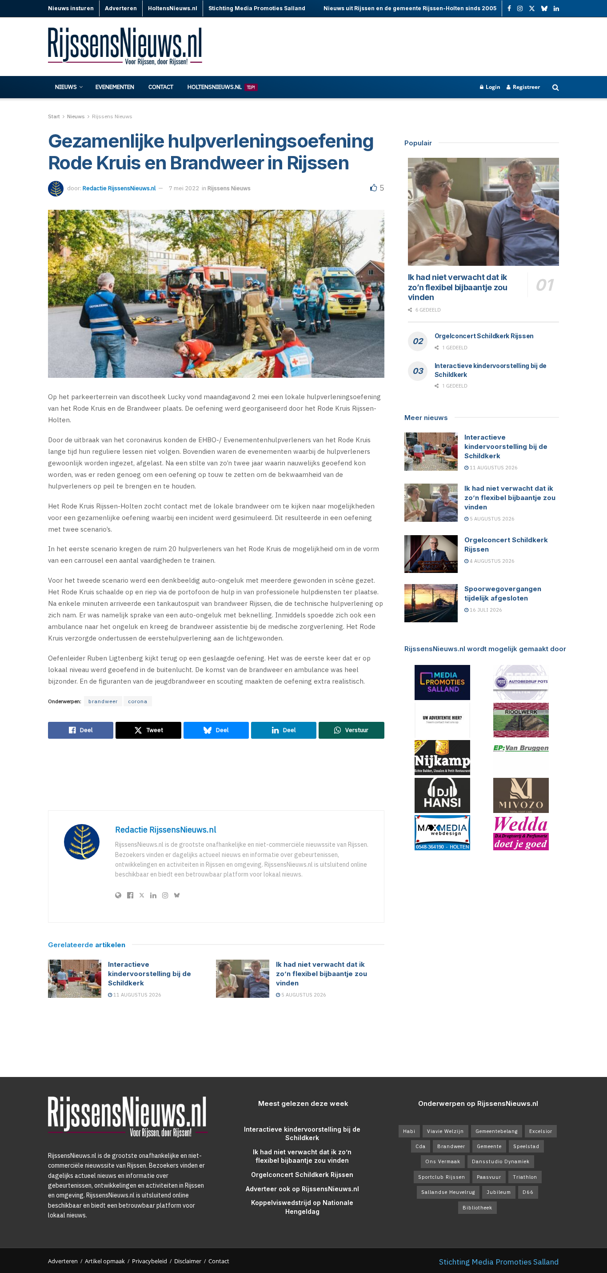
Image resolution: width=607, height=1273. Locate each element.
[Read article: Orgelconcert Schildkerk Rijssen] (431, 554)
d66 (528, 1192)
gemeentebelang (496, 1131)
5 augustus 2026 (303, 995)
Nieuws (66, 87)
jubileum (499, 1192)
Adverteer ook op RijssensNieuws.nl (302, 1189)
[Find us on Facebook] (509, 8)
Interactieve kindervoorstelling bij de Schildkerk (149, 973)
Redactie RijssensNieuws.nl (119, 188)
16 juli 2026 (485, 610)
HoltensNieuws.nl (221, 87)
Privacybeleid (149, 1261)
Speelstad (526, 1146)
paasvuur (489, 1177)
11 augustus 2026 (136, 995)
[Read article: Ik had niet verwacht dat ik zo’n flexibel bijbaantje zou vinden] (242, 979)
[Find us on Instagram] (520, 8)
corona (138, 701)
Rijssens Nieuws (112, 116)
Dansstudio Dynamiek (501, 1161)
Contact (160, 87)
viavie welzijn (445, 1131)
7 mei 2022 (184, 188)
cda (420, 1146)
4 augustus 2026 (491, 561)
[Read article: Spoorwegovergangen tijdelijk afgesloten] (431, 603)
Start (54, 116)
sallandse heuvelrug (448, 1192)
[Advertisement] (397, 47)
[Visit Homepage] (126, 47)
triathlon (525, 1177)
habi (409, 1131)
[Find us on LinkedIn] (556, 8)
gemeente (489, 1146)
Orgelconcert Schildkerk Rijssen (484, 336)
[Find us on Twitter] (532, 8)
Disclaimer (187, 1261)
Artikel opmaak (105, 1261)
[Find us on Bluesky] (544, 9)
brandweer (103, 701)
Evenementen (115, 87)
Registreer (525, 87)
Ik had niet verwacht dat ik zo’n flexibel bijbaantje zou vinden (321, 973)
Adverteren (63, 1261)
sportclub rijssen (441, 1177)
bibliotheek (477, 1208)
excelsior (540, 1131)
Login (492, 87)
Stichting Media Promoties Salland (499, 1262)
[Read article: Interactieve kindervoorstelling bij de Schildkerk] (74, 979)
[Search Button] (555, 87)
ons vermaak (442, 1161)
